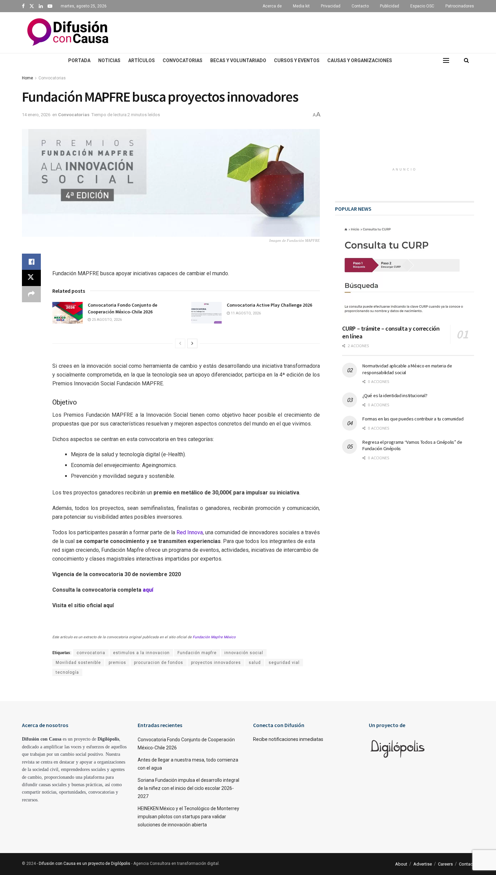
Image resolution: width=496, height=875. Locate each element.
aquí (148, 590)
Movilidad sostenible (78, 662)
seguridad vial (284, 662)
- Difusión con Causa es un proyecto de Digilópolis (83, 863)
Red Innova (189, 532)
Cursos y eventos (297, 60)
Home (27, 78)
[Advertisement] (308, 31)
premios (117, 662)
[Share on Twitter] (31, 278)
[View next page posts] (192, 343)
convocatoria (91, 652)
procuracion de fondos (158, 662)
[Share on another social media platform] (31, 294)
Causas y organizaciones (359, 60)
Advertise (422, 864)
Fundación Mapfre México (214, 637)
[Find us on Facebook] (23, 6)
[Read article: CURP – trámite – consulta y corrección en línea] (408, 273)
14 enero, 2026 (36, 114)
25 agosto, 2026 (106, 319)
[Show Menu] (446, 60)
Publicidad (389, 6)
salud (255, 662)
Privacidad (330, 6)
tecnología (67, 672)
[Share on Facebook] (31, 262)
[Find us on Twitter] (31, 6)
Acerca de (272, 6)
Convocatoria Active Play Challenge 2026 (269, 305)
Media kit (301, 6)
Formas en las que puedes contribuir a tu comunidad (412, 419)
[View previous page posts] (180, 343)
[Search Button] (466, 60)
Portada (79, 60)
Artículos (141, 60)
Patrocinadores (459, 6)
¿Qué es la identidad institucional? (394, 395)
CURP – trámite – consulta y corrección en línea (390, 332)
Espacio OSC (422, 6)
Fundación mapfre (197, 652)
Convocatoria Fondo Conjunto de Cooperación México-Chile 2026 (122, 308)
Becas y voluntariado (238, 60)
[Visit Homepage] (68, 33)
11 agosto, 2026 (245, 313)
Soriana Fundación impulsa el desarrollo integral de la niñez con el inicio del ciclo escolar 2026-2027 (188, 788)
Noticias (109, 60)
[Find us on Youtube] (50, 6)
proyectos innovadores (216, 662)
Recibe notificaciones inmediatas (288, 739)
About (401, 864)
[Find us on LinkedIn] (41, 6)
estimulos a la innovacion (141, 652)
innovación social (243, 652)
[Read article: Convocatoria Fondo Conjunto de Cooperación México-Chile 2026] (67, 313)
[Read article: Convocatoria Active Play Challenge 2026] (206, 313)
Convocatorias (182, 60)
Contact (466, 864)
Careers (445, 864)
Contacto (360, 6)
